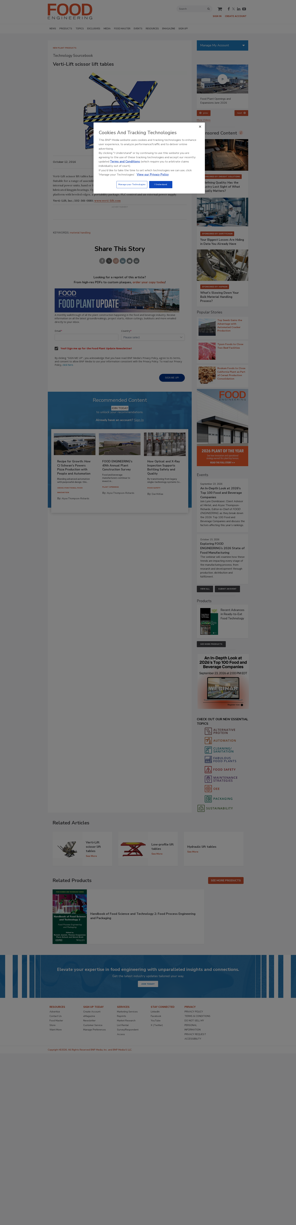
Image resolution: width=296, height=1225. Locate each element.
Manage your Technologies (131, 184)
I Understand (160, 184)
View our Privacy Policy (153, 175)
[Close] (200, 126)
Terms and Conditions (125, 162)
